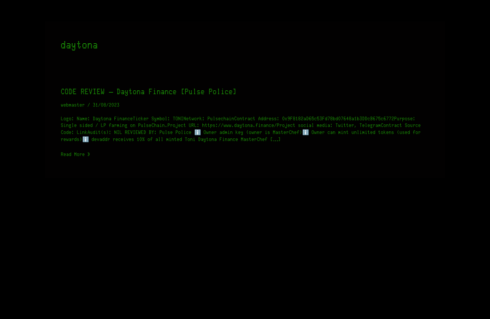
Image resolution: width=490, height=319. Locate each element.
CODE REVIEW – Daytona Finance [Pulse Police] (149, 92)
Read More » (75, 154)
